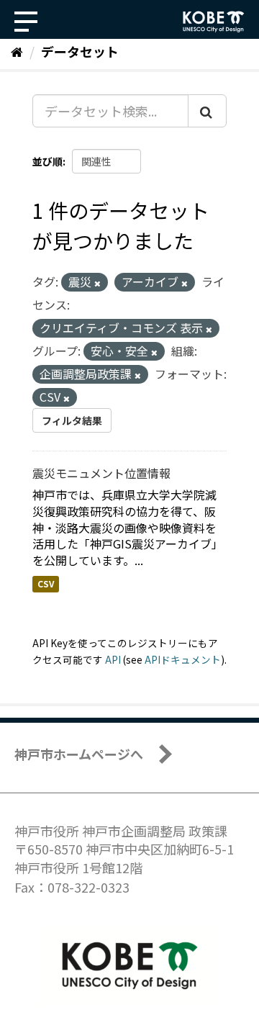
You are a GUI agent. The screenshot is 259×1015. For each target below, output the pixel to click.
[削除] (97, 283)
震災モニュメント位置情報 (101, 473)
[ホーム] (17, 51)
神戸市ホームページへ (78, 753)
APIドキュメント (183, 659)
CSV (45, 583)
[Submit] (207, 110)
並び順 (47, 161)
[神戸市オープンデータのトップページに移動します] (214, 21)
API (113, 659)
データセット (80, 51)
